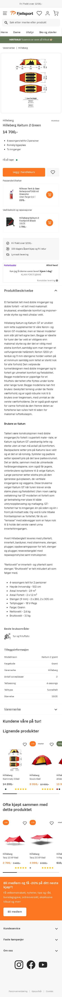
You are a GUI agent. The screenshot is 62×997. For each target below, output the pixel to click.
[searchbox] (34, 22)
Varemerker (9, 48)
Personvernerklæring (18, 991)
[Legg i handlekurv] (49, 194)
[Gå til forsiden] (21, 13)
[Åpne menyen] (5, 13)
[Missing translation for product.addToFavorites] (52, 172)
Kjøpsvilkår (37, 991)
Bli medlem (15, 912)
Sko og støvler (48, 32)
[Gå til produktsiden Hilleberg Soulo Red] (42, 760)
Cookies (49, 991)
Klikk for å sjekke (31, 274)
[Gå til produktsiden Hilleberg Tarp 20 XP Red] (42, 839)
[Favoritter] (39, 13)
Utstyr (30, 32)
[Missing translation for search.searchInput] (5, 23)
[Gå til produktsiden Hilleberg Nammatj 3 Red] (15, 760)
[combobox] (31, 22)
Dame (16, 32)
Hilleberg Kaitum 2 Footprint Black (29, 219)
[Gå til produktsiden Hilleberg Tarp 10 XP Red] (15, 839)
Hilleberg (23, 48)
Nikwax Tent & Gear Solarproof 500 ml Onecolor (29, 191)
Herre (4, 32)
